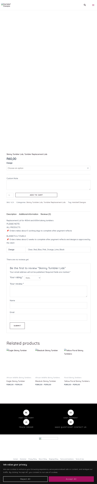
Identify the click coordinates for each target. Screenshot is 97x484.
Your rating (16, 277)
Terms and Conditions (67, 459)
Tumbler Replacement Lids (35, 154)
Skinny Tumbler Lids (15, 154)
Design (10, 163)
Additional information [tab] (28, 214)
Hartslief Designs (79, 202)
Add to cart (36, 195)
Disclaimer (23, 459)
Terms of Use (80, 459)
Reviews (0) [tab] (46, 214)
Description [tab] (12, 214)
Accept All (71, 479)
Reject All (25, 479)
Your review (17, 283)
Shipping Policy (53, 459)
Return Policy (43, 459)
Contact (15, 459)
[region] (48, 472)
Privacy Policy (32, 459)
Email (12, 312)
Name (12, 300)
